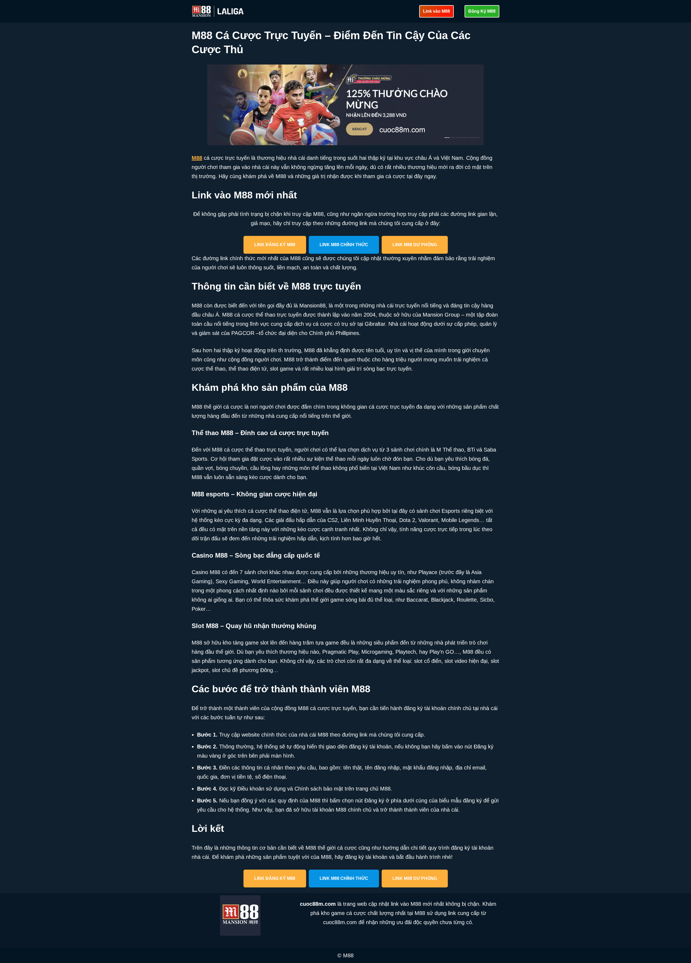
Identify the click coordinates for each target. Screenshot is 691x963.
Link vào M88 (436, 11)
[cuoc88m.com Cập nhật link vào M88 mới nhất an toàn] (218, 11)
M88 (197, 158)
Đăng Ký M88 (482, 11)
